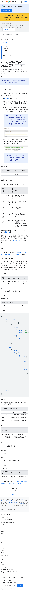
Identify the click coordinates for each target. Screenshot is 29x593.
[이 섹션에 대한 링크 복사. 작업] (6, 249)
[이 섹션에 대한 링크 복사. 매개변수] (7, 274)
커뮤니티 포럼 (4, 531)
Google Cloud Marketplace (7, 522)
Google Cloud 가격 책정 (6, 519)
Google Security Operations (14, 6)
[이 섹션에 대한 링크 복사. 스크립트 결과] (9, 298)
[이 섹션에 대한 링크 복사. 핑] (4, 443)
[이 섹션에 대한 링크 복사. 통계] (4, 425)
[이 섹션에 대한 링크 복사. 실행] (5, 288)
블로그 (2, 562)
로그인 (25, 1)
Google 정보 (4, 577)
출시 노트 (17, 17)
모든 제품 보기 (4, 517)
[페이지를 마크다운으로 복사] (21, 66)
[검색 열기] (18, 2)
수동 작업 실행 (15, 254)
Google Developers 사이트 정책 (17, 503)
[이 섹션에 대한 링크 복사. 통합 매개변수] (13, 181)
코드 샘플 (3, 550)
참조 (18, 36)
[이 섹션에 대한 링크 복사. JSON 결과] (7, 311)
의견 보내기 (5, 42)
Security (16, 34)
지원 (2, 533)
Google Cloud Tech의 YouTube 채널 (9, 572)
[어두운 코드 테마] (23, 314)
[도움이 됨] (10, 39)
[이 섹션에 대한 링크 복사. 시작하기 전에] (13, 90)
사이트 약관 (20, 577)
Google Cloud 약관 (6, 580)
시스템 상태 (3, 538)
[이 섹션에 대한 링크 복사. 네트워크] (8, 167)
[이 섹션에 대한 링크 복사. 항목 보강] (7, 400)
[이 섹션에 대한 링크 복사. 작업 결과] (7, 295)
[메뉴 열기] (2, 2)
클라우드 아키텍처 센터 (6, 553)
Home (2, 34)
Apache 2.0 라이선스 (13, 502)
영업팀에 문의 (4, 524)
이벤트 (2, 564)
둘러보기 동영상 (24, 17)
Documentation (9, 34)
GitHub (2, 545)
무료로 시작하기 (6, 10)
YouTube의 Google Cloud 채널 (8, 569)
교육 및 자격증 (4, 555)
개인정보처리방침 (12, 577)
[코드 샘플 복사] (26, 314)
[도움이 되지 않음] (12, 39)
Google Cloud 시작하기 (6, 548)
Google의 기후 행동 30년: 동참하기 (10, 582)
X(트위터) (3, 567)
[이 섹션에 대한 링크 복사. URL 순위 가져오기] (14, 259)
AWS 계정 (7, 98)
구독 (20, 585)
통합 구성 (7, 232)
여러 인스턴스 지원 (16, 240)
